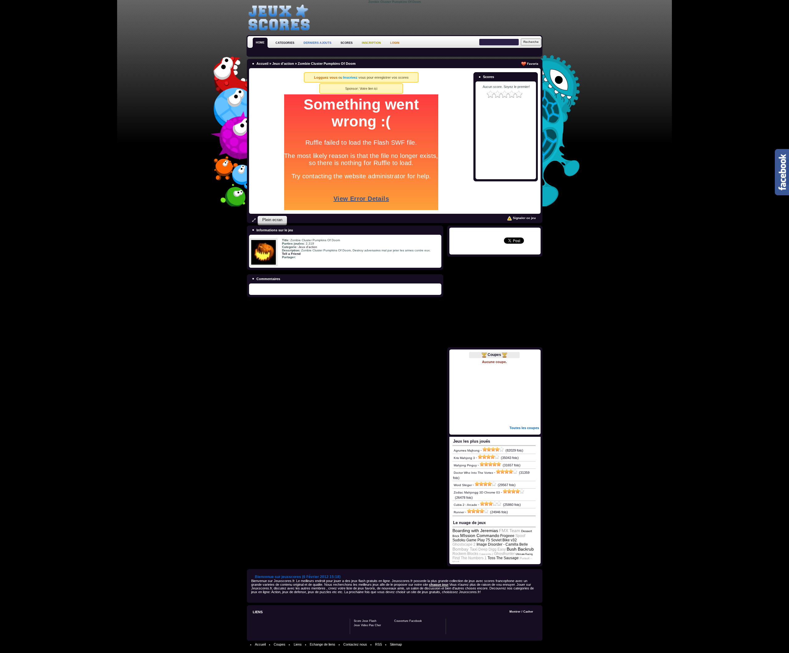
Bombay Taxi (464, 549)
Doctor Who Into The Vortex (473, 472)
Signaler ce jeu (524, 218)
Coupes (494, 355)
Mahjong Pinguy (465, 465)
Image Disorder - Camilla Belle (502, 544)
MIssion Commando (479, 535)
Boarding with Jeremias (475, 530)
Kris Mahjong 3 (464, 458)
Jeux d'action (283, 63)
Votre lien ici (368, 88)
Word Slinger (463, 485)
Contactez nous (355, 644)
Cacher (528, 611)
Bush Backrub (520, 549)
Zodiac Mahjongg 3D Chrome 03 (477, 492)
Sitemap (396, 644)
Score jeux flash (365, 620)
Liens (298, 644)
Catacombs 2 (486, 554)
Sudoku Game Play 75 (471, 540)
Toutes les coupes (524, 428)
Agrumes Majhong (467, 450)
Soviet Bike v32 (504, 540)
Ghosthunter (504, 554)
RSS (378, 644)
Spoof (520, 536)
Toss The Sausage (503, 558)
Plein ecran (272, 219)
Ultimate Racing (524, 554)
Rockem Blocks (465, 554)
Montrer (515, 611)
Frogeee (507, 536)
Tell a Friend (291, 253)
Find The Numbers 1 (469, 558)
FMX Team (509, 530)
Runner (459, 512)
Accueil (262, 63)
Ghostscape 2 (464, 544)
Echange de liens (322, 644)
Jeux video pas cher (367, 625)
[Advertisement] (430, 18)
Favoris (532, 63)
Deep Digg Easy (492, 549)
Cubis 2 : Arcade (465, 504)
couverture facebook (408, 620)
